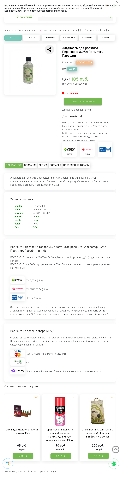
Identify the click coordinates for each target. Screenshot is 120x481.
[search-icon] (109, 17)
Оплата (42, 165)
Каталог (31, 38)
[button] (76, 110)
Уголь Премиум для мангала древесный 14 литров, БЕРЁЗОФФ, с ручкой (97, 433)
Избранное (87, 38)
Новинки (50, 38)
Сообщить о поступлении (83, 102)
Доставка (55, 165)
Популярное (69, 38)
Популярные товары (76, 165)
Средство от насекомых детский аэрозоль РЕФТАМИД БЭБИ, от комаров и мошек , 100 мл (60, 435)
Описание (30, 165)
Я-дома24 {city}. (13, 471)
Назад (13, 38)
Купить (23, 455)
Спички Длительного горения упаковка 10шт (22, 431)
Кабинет (106, 38)
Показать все (14, 165)
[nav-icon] (10, 17)
